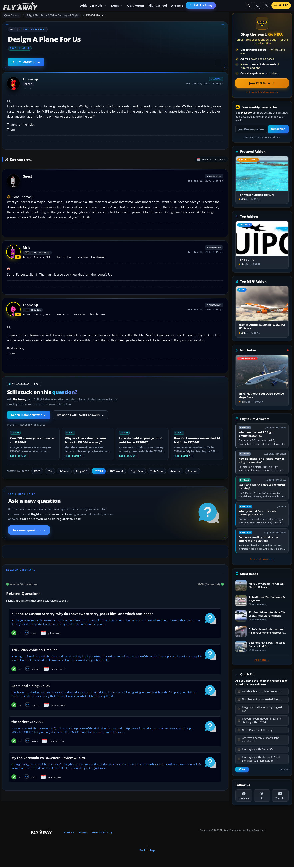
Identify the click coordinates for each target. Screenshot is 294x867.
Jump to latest (213, 159)
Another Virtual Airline (23, 584)
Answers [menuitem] (177, 5)
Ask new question (29, 530)
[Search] (248, 5)
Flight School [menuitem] (157, 5)
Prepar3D (81, 471)
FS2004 (99, 471)
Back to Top (147, 850)
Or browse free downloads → (262, 92)
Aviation (175, 471)
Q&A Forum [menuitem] (135, 5)
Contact (69, 832)
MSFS (37, 471)
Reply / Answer (23, 62)
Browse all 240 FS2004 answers (80, 415)
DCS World (116, 471)
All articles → (262, 659)
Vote (242, 769)
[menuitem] (201, 5)
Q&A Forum (11, 15)
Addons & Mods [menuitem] (91, 5)
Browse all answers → (262, 559)
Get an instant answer (28, 415)
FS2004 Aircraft (95, 15)
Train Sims (156, 471)
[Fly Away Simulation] (20, 5)
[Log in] (266, 5)
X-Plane (64, 471)
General (192, 471)
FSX (50, 471)
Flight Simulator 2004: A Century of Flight (53, 15)
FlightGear (136, 471)
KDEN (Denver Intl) (208, 584)
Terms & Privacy (102, 832)
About (83, 832)
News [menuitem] (115, 5)
